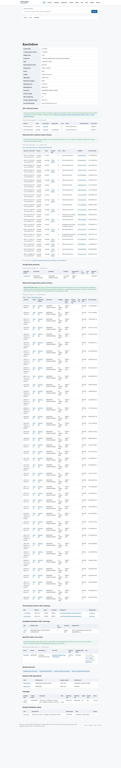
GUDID (71, 2)
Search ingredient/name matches (81, 671)
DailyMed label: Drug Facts (30, 671)
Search (94, 11)
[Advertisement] (60, 31)
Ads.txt (100, 725)
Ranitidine (26, 655)
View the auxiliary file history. (45, 147)
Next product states (36, 297)
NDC (44, 2)
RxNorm (50, 2)
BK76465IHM (26, 683)
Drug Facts (92, 613)
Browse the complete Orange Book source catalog (44, 260)
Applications (64, 2)
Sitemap (91, 725)
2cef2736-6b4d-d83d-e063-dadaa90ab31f (70, 613)
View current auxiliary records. (30, 147)
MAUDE (92, 2)
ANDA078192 (88, 662)
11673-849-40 (54, 129)
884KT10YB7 (26, 686)
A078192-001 (26, 276)
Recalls (98, 2)
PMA (82, 2)
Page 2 (29, 297)
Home (25, 17)
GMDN (77, 2)
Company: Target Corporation (62, 671)
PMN (86, 2)
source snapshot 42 (61, 260)
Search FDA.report (28, 8)
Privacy (86, 725)
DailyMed (56, 2)
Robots (95, 725)
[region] (60, 126)
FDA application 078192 (45, 671)
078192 (91, 658)
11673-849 (45, 126)
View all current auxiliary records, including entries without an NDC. (71, 114)
